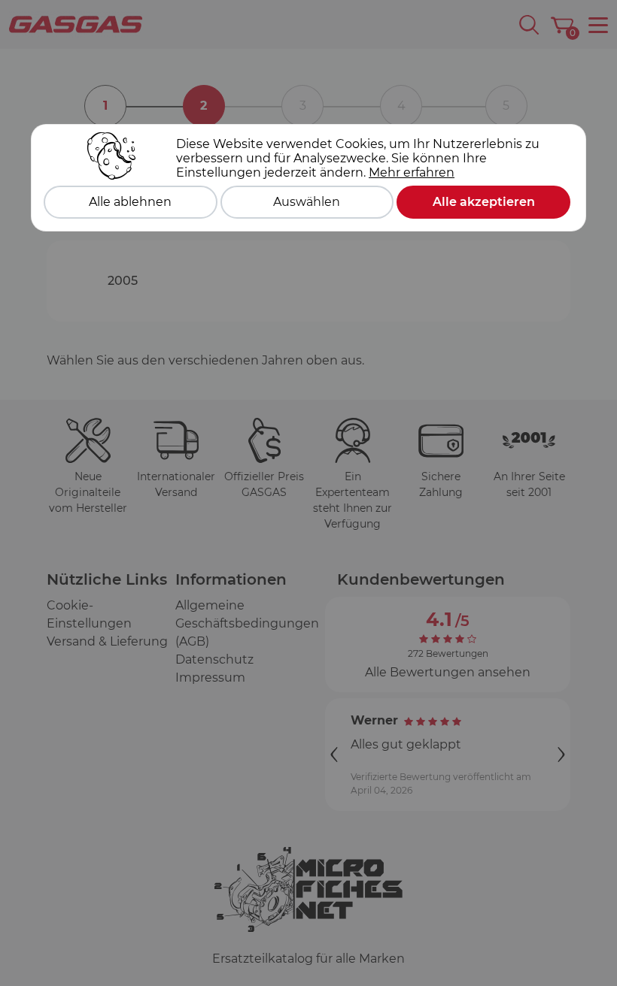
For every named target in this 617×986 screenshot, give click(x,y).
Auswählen (306, 202)
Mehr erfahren (411, 172)
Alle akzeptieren (484, 202)
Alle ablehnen (130, 202)
